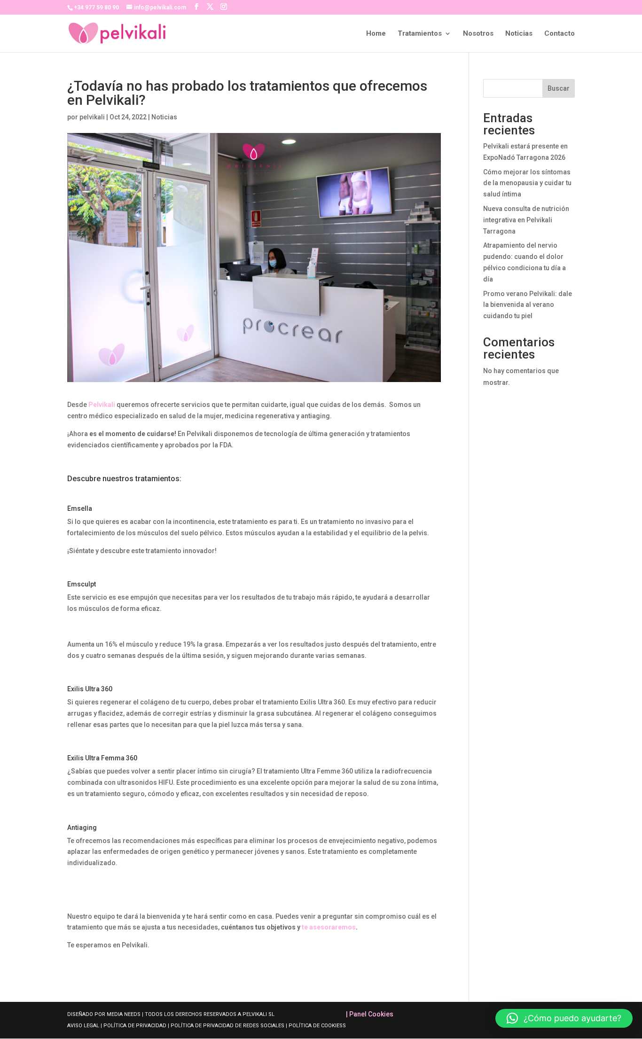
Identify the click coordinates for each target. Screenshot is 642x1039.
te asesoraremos (329, 927)
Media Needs (124, 1014)
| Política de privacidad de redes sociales (226, 1026)
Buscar (559, 88)
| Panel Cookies (369, 1014)
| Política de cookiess (316, 1026)
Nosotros (478, 34)
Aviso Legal (84, 1026)
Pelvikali (101, 404)
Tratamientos (420, 34)
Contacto (559, 34)
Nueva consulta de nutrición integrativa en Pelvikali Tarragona (526, 220)
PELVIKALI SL (258, 1014)
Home (376, 34)
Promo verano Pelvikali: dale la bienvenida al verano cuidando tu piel (527, 305)
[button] (564, 1018)
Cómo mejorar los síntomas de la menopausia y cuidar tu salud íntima (527, 183)
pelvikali (92, 117)
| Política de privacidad (133, 1026)
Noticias (518, 34)
